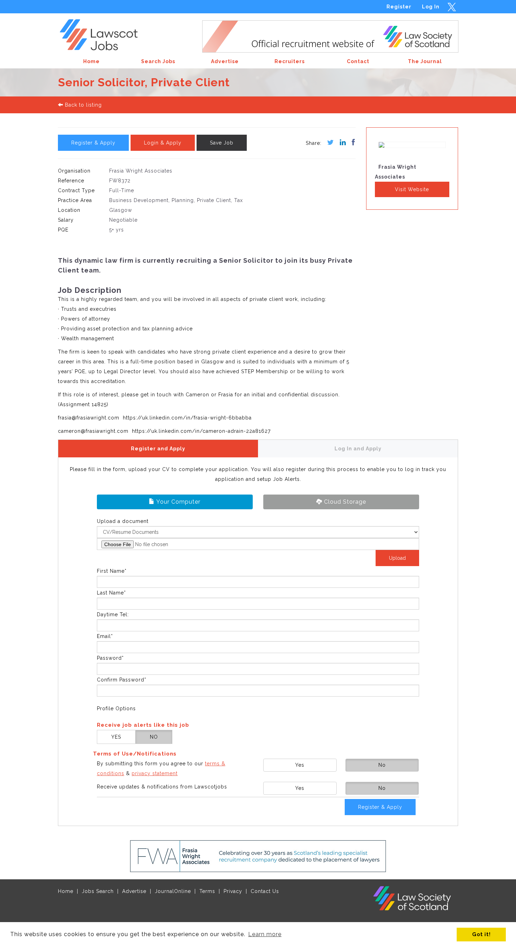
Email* (105, 636)
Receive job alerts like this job (143, 725)
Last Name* (111, 593)
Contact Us (265, 891)
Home (65, 891)
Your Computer (177, 501)
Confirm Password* (121, 680)
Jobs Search (98, 891)
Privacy (233, 891)
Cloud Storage (344, 501)
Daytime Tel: (113, 614)
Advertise (134, 891)
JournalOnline (173, 891)
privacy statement (155, 773)
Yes (299, 765)
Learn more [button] (265, 934)
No (382, 765)
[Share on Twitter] (328, 143)
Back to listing (82, 105)
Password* (110, 658)
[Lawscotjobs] (104, 32)
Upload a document (122, 521)
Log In (430, 6)
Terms (207, 891)
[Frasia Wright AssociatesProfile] (412, 149)
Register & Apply (93, 143)
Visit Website (412, 189)
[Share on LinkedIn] (340, 143)
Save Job (221, 143)
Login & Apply (162, 143)
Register (398, 6)
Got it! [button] (481, 934)
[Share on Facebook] (350, 143)
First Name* (112, 571)
